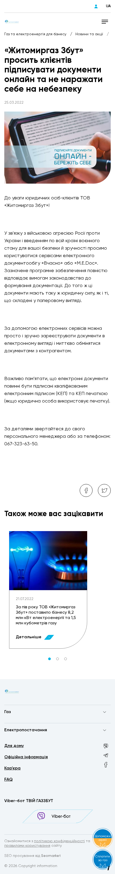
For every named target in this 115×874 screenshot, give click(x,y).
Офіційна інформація (26, 757)
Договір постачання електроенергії (37, 740)
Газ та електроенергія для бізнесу (35, 34)
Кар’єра (12, 768)
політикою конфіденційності (59, 841)
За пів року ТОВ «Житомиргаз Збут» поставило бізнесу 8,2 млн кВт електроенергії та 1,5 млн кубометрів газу (46, 615)
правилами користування (27, 846)
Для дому (14, 746)
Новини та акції (89, 34)
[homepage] (11, 21)
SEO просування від (32, 856)
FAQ (8, 780)
